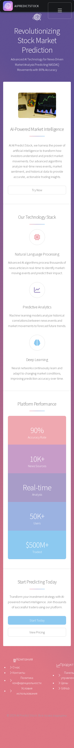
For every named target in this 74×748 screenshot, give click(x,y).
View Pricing (37, 632)
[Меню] (60, 10)
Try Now (37, 190)
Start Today (37, 620)
